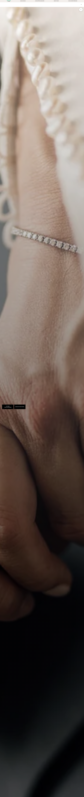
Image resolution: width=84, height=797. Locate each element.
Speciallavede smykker (18, 4)
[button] (81, 9)
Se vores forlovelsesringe (7, 407)
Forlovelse (26, 4)
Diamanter (9, 4)
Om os (63, 4)
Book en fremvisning (71, 4)
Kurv (79, 4)
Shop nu (4, 4)
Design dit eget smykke (19, 406)
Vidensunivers (58, 4)
